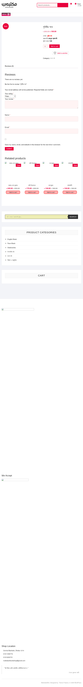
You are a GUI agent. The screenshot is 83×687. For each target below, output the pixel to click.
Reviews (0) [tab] (9, 66)
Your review (9, 99)
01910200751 (8, 657)
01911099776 (8, 654)
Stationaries (11, 247)
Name (7, 115)
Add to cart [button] (13, 192)
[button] (4, 14)
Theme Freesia (63, 683)
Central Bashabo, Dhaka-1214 (13, 650)
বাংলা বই (52, 58)
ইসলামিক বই (10, 251)
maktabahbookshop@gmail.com (14, 660)
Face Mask (11, 243)
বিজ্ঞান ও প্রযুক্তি (12, 260)
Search (62, 5)
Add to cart (54, 46)
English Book (12, 239)
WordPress (77, 683)
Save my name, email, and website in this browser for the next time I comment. (33, 144)
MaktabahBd (45, 683)
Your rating (9, 93)
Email (7, 127)
